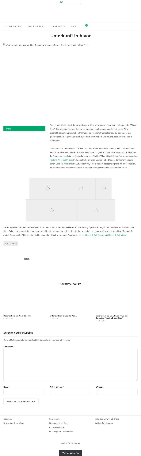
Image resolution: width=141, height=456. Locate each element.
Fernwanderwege (12, 26)
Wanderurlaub (36, 26)
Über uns (7, 418)
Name (6, 387)
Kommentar (9, 346)
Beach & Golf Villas (117, 234)
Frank (26, 258)
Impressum (54, 418)
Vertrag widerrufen (70, 452)
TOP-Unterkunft (11, 243)
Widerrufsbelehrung (104, 423)
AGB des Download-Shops (107, 418)
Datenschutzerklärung (59, 423)
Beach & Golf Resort (94, 234)
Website (99, 387)
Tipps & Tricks (57, 26)
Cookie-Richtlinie (56, 427)
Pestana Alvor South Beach (62, 159)
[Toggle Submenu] (40, 128)
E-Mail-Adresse (57, 387)
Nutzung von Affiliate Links (61, 431)
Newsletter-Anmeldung (13, 423)
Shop (73, 26)
